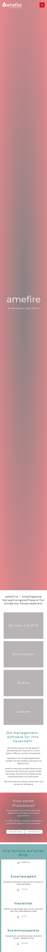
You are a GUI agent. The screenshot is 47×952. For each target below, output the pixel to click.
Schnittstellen (23, 654)
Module (23, 683)
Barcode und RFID (23, 625)
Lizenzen (23, 711)
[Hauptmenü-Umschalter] (42, 4)
